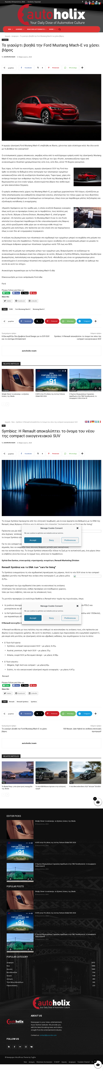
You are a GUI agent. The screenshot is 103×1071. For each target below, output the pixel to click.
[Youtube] (96, 1)
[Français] (89, 3)
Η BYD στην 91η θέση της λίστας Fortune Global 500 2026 (55, 842)
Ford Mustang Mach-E (22, 309)
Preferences (70, 540)
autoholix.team (9, 57)
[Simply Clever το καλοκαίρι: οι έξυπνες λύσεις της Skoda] (18, 380)
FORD (11, 309)
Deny (51, 540)
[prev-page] (3, 404)
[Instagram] (86, 1)
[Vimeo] (93, 1)
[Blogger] (9, 1047)
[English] (86, 3)
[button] (77, 528)
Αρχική (7, 36)
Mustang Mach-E (38, 309)
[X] (89, 1)
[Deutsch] (93, 3)
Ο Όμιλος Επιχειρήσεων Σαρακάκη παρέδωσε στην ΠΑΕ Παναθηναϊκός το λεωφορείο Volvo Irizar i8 (83, 396)
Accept (33, 540)
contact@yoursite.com (48, 1035)
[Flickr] (20, 1047)
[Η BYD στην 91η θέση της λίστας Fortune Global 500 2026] (51, 380)
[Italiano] (99, 3)
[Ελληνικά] (96, 3)
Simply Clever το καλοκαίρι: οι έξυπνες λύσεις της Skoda (55, 821)
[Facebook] (82, 1)
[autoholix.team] (12, 351)
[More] (82, 67)
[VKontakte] (31, 1047)
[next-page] (7, 404)
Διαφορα (15, 36)
